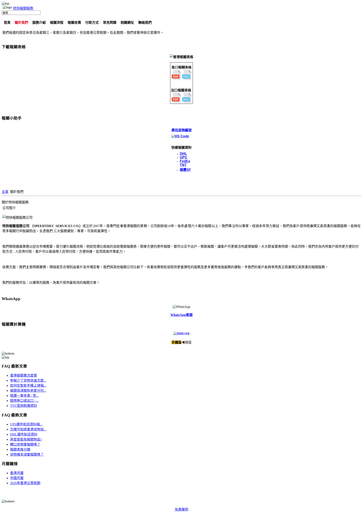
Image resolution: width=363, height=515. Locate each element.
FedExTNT (185, 163)
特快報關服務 (23, 8)
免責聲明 (181, 509)
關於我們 (21, 22)
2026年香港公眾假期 (25, 483)
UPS (183, 157)
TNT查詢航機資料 (23, 405)
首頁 (7, 22)
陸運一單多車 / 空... (24, 395)
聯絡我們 (145, 22)
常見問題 (109, 22)
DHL (183, 153)
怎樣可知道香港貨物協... (28, 429)
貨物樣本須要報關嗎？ (27, 454)
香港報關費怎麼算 (23, 375)
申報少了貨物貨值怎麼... (28, 380)
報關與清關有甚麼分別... (28, 390)
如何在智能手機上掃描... (28, 385)
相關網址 (127, 22)
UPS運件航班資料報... (26, 424)
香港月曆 (17, 473)
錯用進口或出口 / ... (24, 400)
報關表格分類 (20, 449)
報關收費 (74, 22)
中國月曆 (17, 478)
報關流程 (56, 22)
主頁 (5, 192)
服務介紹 (39, 22)
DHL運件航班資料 (23, 434)
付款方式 (92, 22)
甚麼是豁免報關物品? (26, 439)
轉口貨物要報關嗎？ (25, 444)
